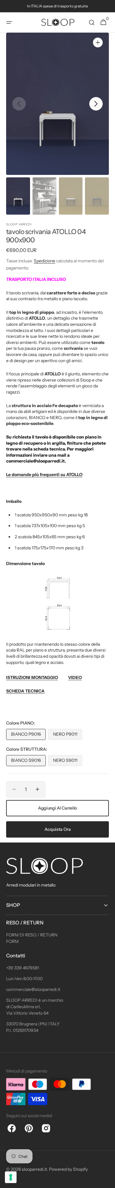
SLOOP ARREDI (19, 224)
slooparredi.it (34, 1169)
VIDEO (75, 677)
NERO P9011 (67, 735)
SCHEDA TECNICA (25, 691)
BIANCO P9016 (28, 735)
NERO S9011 (67, 762)
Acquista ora (57, 829)
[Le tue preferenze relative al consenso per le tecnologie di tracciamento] (11, 1177)
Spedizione (44, 261)
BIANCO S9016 (28, 762)
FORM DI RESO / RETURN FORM (31, 938)
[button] (9, 22)
